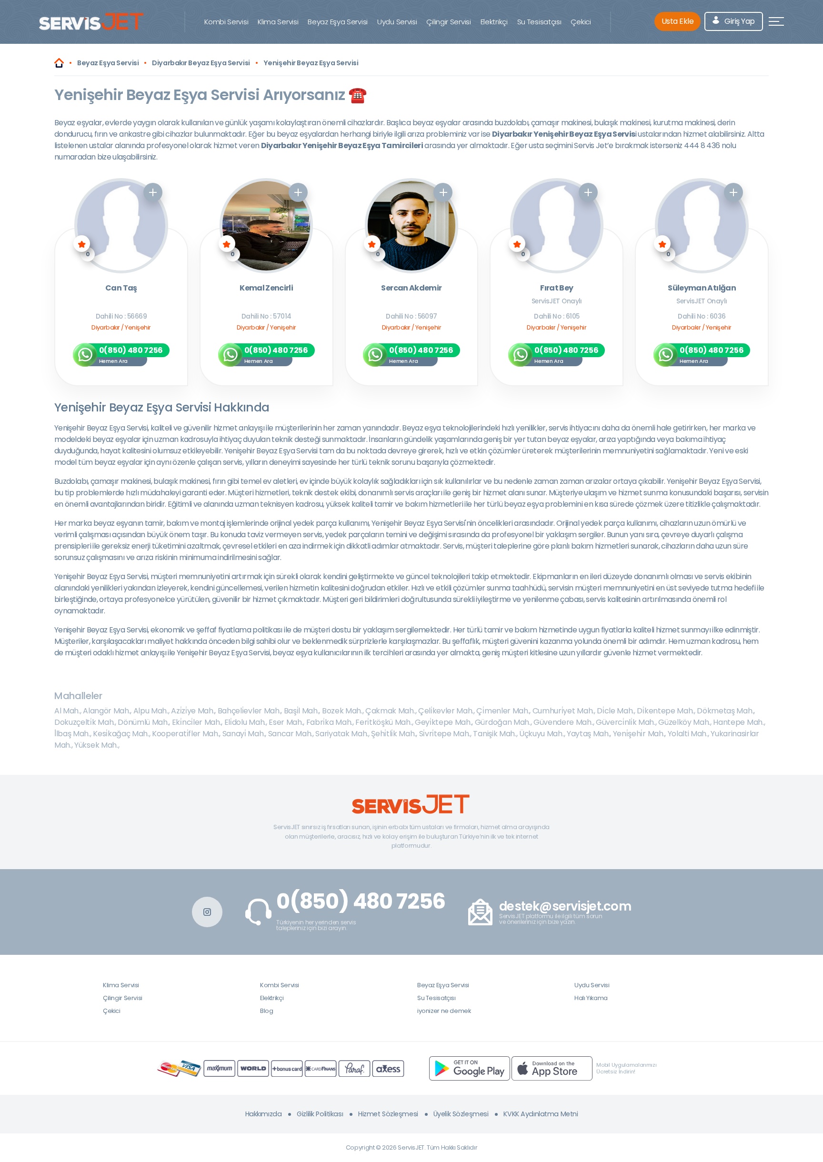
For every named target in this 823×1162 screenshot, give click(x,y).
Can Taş (121, 288)
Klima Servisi (278, 22)
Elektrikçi (494, 22)
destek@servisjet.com (565, 906)
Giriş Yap (739, 21)
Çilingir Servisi (448, 22)
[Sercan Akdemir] (412, 225)
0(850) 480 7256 (360, 901)
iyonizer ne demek (444, 1011)
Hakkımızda (263, 1114)
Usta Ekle (678, 21)
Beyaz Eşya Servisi (338, 22)
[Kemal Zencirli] (266, 225)
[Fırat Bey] (557, 225)
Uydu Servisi (397, 22)
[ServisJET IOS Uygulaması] (552, 1067)
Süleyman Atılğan (702, 288)
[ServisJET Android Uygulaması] (469, 1067)
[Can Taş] (121, 225)
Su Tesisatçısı (539, 22)
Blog (266, 1011)
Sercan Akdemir (411, 288)
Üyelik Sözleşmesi (461, 1114)
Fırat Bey (556, 288)
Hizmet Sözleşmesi (388, 1114)
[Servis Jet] (59, 63)
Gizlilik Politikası (320, 1114)
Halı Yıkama (591, 998)
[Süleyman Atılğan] (702, 225)
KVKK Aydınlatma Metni (540, 1114)
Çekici (581, 22)
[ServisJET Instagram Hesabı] (207, 912)
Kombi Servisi (226, 22)
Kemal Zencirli (266, 288)
